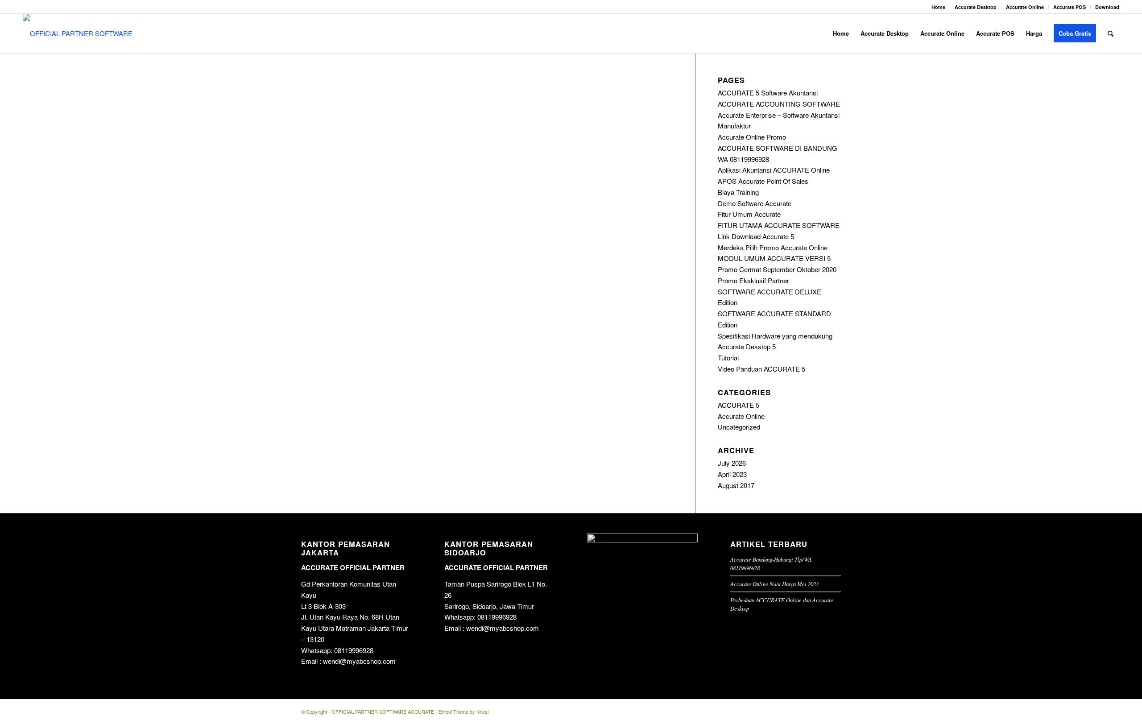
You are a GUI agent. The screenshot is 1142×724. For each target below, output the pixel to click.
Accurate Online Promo (752, 136)
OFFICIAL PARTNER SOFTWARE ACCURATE (382, 711)
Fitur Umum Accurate (749, 214)
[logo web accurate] (82, 33)
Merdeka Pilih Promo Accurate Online (773, 247)
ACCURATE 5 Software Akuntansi (768, 92)
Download (1107, 7)
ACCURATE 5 (738, 405)
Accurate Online (1025, 7)
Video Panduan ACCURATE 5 (761, 368)
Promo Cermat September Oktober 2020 (777, 269)
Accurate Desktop (976, 7)
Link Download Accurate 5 (756, 236)
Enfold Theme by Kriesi (463, 711)
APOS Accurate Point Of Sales (763, 181)
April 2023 (732, 474)
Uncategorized (739, 426)
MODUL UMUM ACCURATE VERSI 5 (774, 258)
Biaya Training (738, 192)
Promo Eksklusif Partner (753, 280)
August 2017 (736, 485)
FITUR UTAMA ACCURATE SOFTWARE (779, 225)
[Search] (1110, 33)
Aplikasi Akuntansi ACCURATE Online (774, 169)
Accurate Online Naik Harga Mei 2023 (774, 583)
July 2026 (732, 462)
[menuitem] (938, 6)
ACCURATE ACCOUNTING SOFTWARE (779, 103)
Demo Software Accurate (754, 203)
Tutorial (728, 357)
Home (938, 7)
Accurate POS (1069, 7)
